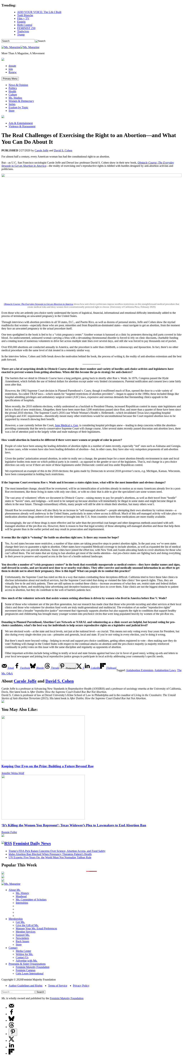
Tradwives (23, 31)
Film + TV (23, 18)
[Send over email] (11, 1007)
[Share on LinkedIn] (11, 1047)
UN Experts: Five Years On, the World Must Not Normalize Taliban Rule (50, 857)
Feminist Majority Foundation (32, 967)
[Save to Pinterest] (13, 1032)
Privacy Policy (81, 985)
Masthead (21, 896)
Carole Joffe (41, 150)
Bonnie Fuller (9, 832)
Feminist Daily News (32, 843)
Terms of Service (57, 985)
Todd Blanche (25, 15)
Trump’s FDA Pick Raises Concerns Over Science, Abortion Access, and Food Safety (57, 850)
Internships (22, 902)
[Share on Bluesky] (11, 1020)
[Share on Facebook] (11, 1014)
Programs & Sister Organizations (27, 963)
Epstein (21, 21)
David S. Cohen (63, 150)
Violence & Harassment (22, 126)
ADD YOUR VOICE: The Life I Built (39, 12)
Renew (13, 72)
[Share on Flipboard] (11, 1053)
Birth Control (24, 24)
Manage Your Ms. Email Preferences (36, 928)
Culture (13, 94)
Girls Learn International (29, 973)
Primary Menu (10, 78)
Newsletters (22, 938)
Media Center (23, 950)
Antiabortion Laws (165, 670)
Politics (13, 88)
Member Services (25, 931)
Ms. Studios (15, 97)
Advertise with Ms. (26, 960)
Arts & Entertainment (21, 123)
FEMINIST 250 (26, 28)
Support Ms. (23, 934)
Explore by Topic (18, 107)
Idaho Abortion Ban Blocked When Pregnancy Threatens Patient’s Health (50, 854)
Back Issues (22, 941)
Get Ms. (20, 922)
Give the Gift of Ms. (27, 925)
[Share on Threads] (11, 1026)
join (11, 69)
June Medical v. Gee (66, 425)
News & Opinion (18, 84)
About (15, 889)
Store (11, 110)
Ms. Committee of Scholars (31, 899)
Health (12, 91)
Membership (16, 918)
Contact (13, 947)
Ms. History (22, 893)
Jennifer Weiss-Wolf (12, 773)
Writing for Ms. (24, 954)
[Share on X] (11, 1040)
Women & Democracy (21, 100)
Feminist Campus (25, 970)
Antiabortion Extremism (139, 670)
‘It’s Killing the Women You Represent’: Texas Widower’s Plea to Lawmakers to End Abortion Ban (73, 825)
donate (12, 65)
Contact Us (22, 957)
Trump (21, 34)
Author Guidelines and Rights (25, 985)
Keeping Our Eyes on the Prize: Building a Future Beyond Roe (47, 766)
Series (12, 104)
